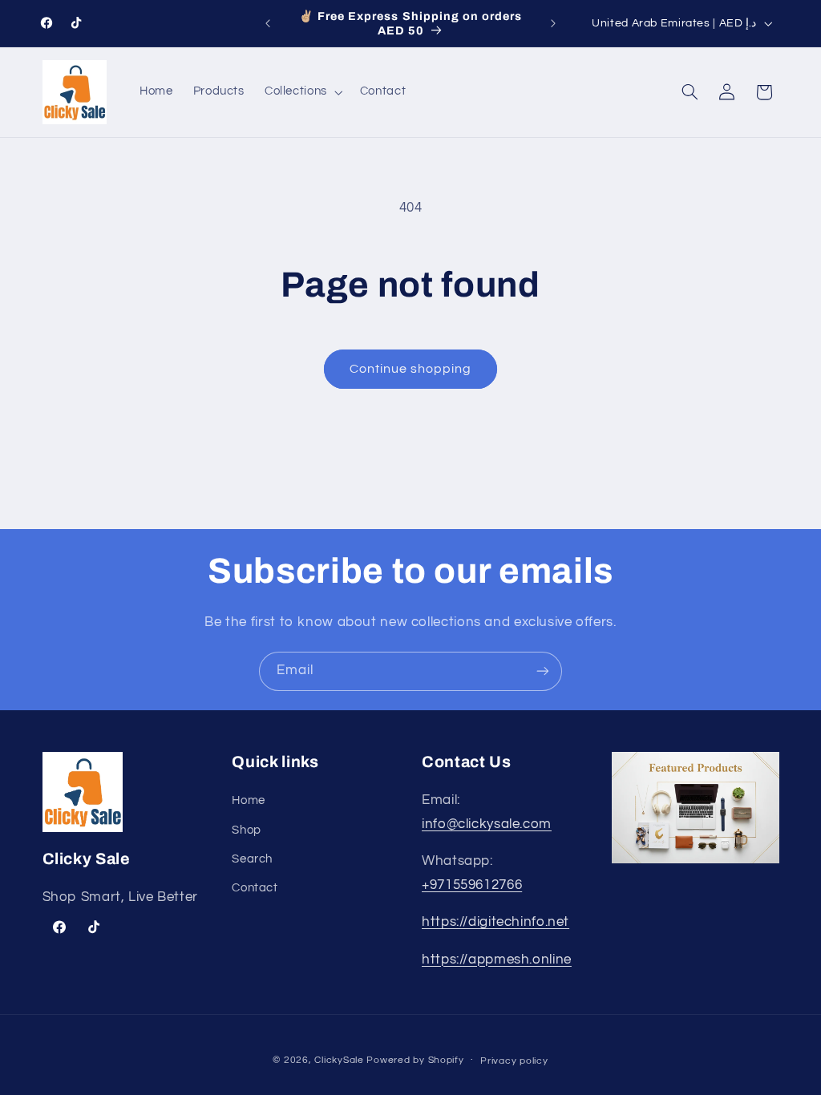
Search (252, 859)
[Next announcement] (553, 23)
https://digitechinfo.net (495, 922)
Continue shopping (411, 368)
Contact (254, 888)
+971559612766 (472, 885)
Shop (246, 830)
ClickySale (338, 1060)
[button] (302, 92)
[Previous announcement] (267, 23)
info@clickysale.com (487, 824)
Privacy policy (514, 1061)
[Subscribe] (542, 671)
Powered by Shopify (414, 1060)
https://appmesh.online (497, 959)
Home (248, 800)
